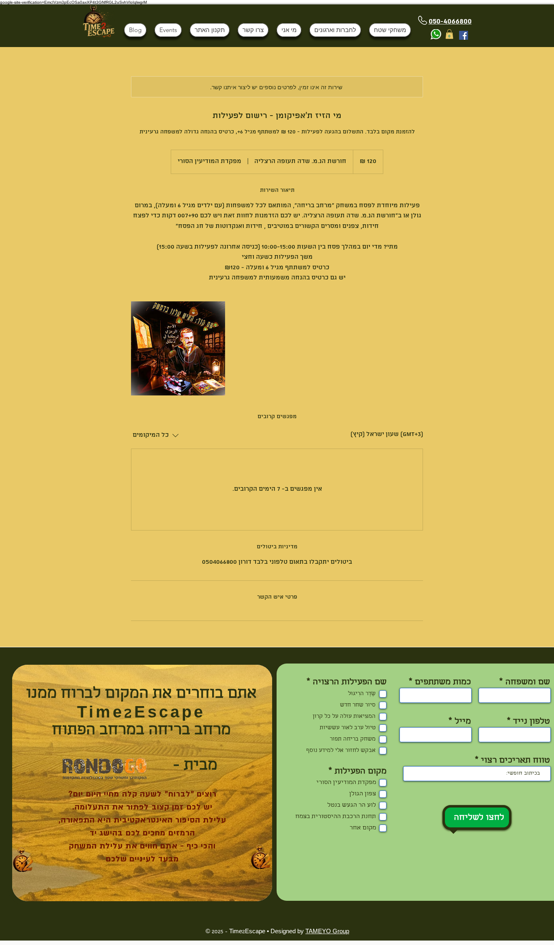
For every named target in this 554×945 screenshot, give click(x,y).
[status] (386, 435)
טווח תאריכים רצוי (515, 760)
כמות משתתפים (443, 682)
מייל (463, 721)
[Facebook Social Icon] (463, 35)
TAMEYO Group (327, 932)
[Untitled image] (178, 348)
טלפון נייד (531, 721)
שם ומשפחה (527, 682)
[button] (449, 34)
